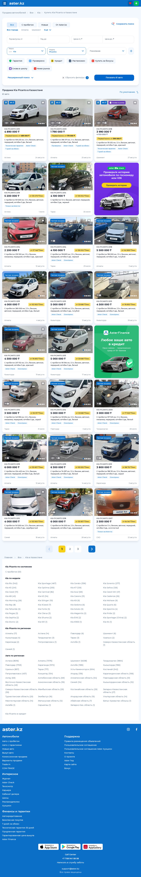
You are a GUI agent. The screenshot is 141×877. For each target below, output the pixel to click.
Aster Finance (9, 839)
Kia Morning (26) (13, 600)
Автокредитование (12, 816)
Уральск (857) (12, 669)
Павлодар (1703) (13, 665)
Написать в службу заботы (70, 862)
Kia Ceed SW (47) (111, 592)
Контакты (69, 753)
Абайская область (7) (81, 701)
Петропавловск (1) (47, 642)
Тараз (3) (74, 638)
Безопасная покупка (12, 820)
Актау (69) (10, 678)
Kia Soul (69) (76, 592)
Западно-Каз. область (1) (82, 705)
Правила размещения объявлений (82, 741)
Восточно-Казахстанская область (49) (18, 683)
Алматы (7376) (45, 661)
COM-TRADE (8, 768)
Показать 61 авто (114, 77)
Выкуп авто (8, 753)
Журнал (6, 778)
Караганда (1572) (46, 665)
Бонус (67, 768)
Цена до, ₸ (109, 39)
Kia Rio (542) (11, 583)
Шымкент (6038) (78, 661)
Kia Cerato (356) (78, 583)
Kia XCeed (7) (44, 605)
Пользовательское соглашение (80, 745)
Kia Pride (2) (109, 613)
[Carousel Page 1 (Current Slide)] (6, 113)
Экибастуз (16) (45, 696)
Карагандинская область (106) (118, 673)
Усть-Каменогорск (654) (82, 669)
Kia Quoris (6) (109, 605)
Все (12, 25)
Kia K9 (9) (75, 600)
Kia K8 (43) (10, 596)
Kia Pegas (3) (11, 613)
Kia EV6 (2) (75, 617)
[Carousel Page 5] (42, 113)
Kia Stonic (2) (11, 622)
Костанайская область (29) (83, 689)
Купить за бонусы (104, 61)
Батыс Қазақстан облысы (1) (117, 701)
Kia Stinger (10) (45, 600)
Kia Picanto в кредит (15, 714)
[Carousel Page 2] (15, 113)
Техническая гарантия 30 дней (18, 827)
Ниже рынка (43, 68)
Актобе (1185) (76, 665)
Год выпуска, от (15, 39)
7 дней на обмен (10, 824)
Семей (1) (10, 649)
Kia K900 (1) (76, 622)
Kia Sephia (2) (12, 617)
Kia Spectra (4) (110, 609)
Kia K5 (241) (10, 587)
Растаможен (78, 61)
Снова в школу (19, 68)
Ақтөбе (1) (10, 705)
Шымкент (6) (109, 633)
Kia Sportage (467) (47, 583)
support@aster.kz (70, 868)
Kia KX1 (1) (42, 622)
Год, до (43, 39)
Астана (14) (43, 633)
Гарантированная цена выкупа (18, 835)
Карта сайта (70, 764)
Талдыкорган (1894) (113, 661)
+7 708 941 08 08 (70, 858)
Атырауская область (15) (82, 696)
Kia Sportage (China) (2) (115, 617)
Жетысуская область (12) (50, 701)
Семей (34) (76, 682)
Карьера (6, 790)
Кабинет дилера (10, 794)
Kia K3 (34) (43, 596)
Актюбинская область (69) (51, 678)
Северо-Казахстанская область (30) (21, 690)
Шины (5, 798)
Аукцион (6, 805)
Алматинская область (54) (83, 678)
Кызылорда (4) (12, 638)
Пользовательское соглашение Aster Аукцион (88, 749)
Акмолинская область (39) (51, 682)
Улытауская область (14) (115, 696)
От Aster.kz (61, 25)
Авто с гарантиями (12, 745)
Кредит (58, 61)
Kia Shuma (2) (45, 617)
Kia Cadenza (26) (111, 596)
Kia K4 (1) (107, 622)
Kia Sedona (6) (77, 605)
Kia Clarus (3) (44, 613)
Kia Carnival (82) (46, 592)
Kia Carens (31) (77, 596)
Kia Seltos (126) (110, 587)
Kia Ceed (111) (11, 592)
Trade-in (6, 764)
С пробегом (28, 25)
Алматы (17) (11, 633)
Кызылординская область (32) (118, 682)
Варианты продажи (12, 760)
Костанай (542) (110, 669)
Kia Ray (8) (10, 605)
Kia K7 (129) (76, 587)
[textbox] (26, 51)
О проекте (69, 756)
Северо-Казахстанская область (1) (119, 643)
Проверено (38, 61)
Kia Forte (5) (44, 609)
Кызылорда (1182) (111, 665)
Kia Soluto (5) (76, 609)
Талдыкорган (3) (46, 638)
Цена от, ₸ (78, 39)
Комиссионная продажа (14, 756)
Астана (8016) (12, 661)
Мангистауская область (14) (19, 701)
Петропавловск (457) (16, 673)
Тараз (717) (43, 669)
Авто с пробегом (10, 741)
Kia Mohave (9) (110, 600)
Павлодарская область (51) (116, 678)
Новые (44, 25)
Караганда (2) (12, 642)
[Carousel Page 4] (33, 113)
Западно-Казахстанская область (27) (115, 690)
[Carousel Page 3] (24, 113)
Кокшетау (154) (45, 673)
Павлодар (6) (77, 633)
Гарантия (17, 61)
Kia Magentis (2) (78, 613)
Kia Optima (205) (46, 587)
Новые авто (8, 749)
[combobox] (26, 51)
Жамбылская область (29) (51, 689)
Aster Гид (69, 760)
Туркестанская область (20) (19, 696)
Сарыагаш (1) (44, 705)
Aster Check (8, 782)
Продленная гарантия (13, 831)
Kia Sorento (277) (111, 583)
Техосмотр (7, 786)
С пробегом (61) (13, 572)
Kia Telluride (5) (13, 609)
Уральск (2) (109, 638)
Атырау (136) (76, 673)
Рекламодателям (11, 802)
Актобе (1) (75, 642)
